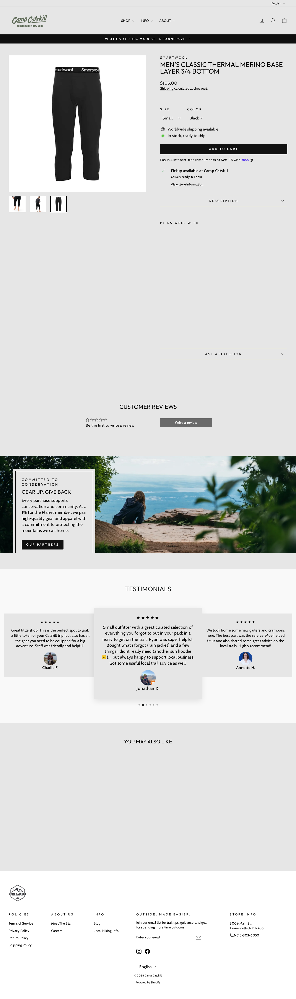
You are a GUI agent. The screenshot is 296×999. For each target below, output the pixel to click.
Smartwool (174, 58)
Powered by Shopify (148, 982)
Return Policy (19, 938)
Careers (56, 931)
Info (145, 20)
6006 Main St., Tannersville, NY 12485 (246, 925)
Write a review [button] (186, 423)
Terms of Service (21, 923)
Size (165, 109)
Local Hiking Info (106, 931)
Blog (97, 923)
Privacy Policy (19, 931)
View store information (187, 184)
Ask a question (223, 354)
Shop (126, 20)
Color (194, 109)
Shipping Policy (20, 945)
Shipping (167, 88)
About (165, 20)
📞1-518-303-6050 (244, 935)
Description (224, 201)
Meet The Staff (62, 923)
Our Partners (42, 544)
